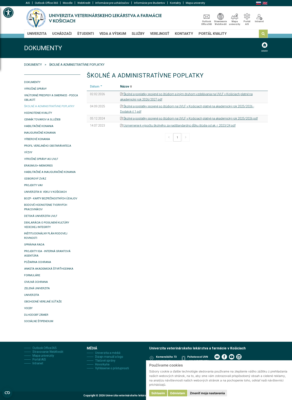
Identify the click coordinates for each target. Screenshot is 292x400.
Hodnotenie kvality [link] (38, 112)
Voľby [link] (28, 308)
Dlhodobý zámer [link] (36, 314)
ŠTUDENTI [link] (85, 34)
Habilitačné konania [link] (38, 126)
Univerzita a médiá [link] (107, 353)
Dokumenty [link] (33, 64)
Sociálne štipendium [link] (38, 321)
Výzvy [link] (28, 152)
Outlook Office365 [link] (206, 23)
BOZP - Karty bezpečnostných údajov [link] (50, 198)
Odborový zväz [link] (35, 178)
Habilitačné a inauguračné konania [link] (50, 172)
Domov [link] (264, 51)
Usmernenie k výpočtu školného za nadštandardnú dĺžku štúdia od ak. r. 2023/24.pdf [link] (179, 125)
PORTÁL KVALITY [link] (213, 34)
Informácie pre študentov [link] (149, 2)
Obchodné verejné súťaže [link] (43, 301)
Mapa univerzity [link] (195, 2)
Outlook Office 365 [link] (46, 2)
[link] (8, 12)
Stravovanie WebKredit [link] (220, 23)
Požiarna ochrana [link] (37, 262)
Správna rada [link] (34, 244)
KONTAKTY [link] (184, 34)
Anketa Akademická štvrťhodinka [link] (48, 268)
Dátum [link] (94, 86)
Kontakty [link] (175, 2)
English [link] (265, 3)
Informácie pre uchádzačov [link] (112, 2)
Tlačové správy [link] (105, 360)
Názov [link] (124, 86)
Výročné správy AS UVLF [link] (41, 159)
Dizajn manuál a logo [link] (109, 356)
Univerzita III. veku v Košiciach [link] (45, 191)
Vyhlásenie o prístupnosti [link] (112, 368)
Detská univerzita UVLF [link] (40, 216)
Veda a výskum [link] (112, 34)
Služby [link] (138, 34)
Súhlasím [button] (158, 393)
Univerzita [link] (37, 34)
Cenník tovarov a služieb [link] (42, 119)
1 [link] (177, 137)
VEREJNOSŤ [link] (159, 34)
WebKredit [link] (83, 2)
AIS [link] (28, 2)
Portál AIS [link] (246, 23)
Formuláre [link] (32, 275)
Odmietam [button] (177, 393)
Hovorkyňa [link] (102, 364)
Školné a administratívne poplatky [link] (49, 106)
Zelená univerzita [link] (37, 288)
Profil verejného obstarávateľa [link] (47, 145)
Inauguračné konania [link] (40, 132)
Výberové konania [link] (37, 139)
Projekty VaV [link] (33, 185)
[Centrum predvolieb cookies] (7, 393)
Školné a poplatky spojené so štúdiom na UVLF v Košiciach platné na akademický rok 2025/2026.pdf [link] (190, 118)
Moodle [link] (67, 2)
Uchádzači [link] (62, 34)
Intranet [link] (259, 21)
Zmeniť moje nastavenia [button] (207, 393)
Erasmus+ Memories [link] (38, 165)
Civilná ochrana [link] (36, 281)
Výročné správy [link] (35, 88)
